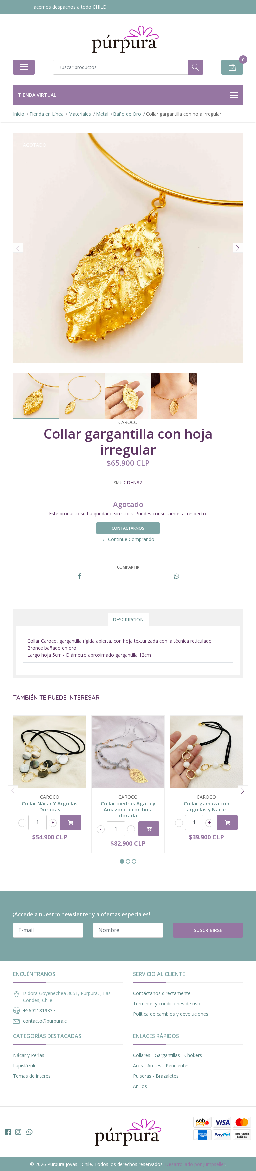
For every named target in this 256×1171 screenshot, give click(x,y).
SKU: (118, 483)
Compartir (128, 567)
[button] (122, 861)
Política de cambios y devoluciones (170, 1014)
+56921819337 (39, 1010)
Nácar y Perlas (28, 1055)
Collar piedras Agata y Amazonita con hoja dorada (128, 809)
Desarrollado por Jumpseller (195, 1164)
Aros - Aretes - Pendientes (161, 1065)
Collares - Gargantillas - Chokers (167, 1055)
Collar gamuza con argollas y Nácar (206, 806)
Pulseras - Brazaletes (156, 1076)
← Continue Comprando (128, 539)
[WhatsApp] (29, 1132)
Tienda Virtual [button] (37, 95)
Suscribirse (208, 930)
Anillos (140, 1086)
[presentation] (18, 248)
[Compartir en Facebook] (79, 576)
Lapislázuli (24, 1065)
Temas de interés (32, 1076)
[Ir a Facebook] (8, 1132)
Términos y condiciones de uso (166, 1003)
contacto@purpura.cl (45, 1021)
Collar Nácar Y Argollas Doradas (50, 806)
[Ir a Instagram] (18, 1132)
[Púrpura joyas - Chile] (125, 39)
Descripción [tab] (128, 619)
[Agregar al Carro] (70, 822)
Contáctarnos (128, 528)
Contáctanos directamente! (162, 993)
